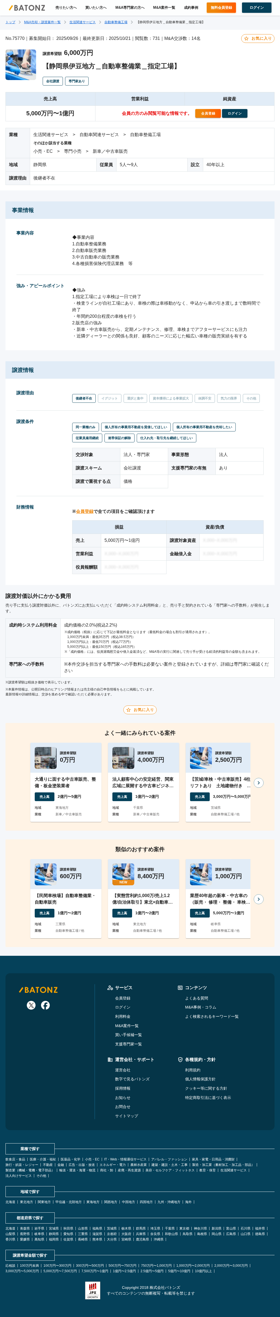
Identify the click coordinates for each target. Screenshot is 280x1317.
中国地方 (128, 1202)
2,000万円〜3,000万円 (231, 1265)
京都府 (112, 1234)
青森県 (25, 1228)
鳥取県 (187, 1234)
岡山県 (216, 1234)
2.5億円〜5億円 (152, 1271)
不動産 (48, 1164)
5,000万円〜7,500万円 (60, 1271)
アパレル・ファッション (169, 1159)
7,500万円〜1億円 (94, 1271)
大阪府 (126, 1234)
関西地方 (110, 1202)
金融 (60, 1164)
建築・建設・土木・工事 (169, 1164)
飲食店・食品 (15, 1159)
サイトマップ (126, 1116)
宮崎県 (126, 1239)
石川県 (245, 1228)
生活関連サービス (82, 22)
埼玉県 (155, 1228)
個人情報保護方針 (200, 1079)
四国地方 (146, 1202)
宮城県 (54, 1228)
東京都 (184, 1228)
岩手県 (39, 1228)
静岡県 (54, 1234)
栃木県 (126, 1228)
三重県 (83, 1234)
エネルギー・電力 (113, 1164)
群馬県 (141, 1228)
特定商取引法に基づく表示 (208, 1097)
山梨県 (10, 1234)
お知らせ (122, 1097)
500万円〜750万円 (122, 1265)
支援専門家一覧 (128, 1044)
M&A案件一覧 (164, 8)
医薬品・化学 (70, 1159)
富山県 (231, 1228)
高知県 (39, 1239)
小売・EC (92, 1159)
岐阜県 (39, 1234)
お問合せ (122, 1106)
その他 (41, 1175)
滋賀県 (97, 1234)
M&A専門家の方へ (130, 8)
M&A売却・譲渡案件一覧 (42, 22)
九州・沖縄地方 (169, 1202)
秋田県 (68, 1228)
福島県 (97, 1228)
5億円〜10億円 (179, 1271)
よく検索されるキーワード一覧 (212, 1016)
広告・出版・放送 (82, 1164)
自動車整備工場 (115, 22)
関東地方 (44, 1202)
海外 (188, 1202)
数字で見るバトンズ (132, 1079)
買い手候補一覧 (128, 1035)
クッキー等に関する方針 (206, 1088)
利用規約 (192, 1070)
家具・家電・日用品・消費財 (213, 1159)
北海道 (10, 1202)
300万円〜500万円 (90, 1265)
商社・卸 (106, 1170)
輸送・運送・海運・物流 (77, 1170)
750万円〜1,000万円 (156, 1265)
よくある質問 (196, 998)
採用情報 (122, 1088)
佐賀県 (68, 1239)
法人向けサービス (18, 1175)
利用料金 (122, 1016)
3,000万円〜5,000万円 (22, 1271)
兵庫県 (141, 1234)
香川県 (10, 1239)
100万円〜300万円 (57, 1265)
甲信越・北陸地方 (69, 1202)
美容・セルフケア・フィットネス (170, 1170)
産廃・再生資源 (129, 1170)
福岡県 (54, 1239)
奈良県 (155, 1234)
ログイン (122, 1007)
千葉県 (170, 1228)
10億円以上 (203, 1271)
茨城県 (112, 1228)
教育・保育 (207, 1170)
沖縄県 (159, 1239)
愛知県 (68, 1234)
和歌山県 (171, 1234)
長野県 (25, 1234)
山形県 (83, 1228)
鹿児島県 (142, 1239)
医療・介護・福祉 (43, 1159)
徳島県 (260, 1234)
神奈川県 (200, 1228)
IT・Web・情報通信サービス (125, 1159)
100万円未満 (29, 1265)
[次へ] (259, 783)
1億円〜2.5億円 (124, 1271)
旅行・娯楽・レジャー (21, 1164)
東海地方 (93, 1202)
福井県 (260, 1228)
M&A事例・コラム (200, 1007)
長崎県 (83, 1239)
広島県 (231, 1234)
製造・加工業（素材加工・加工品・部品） (223, 1164)
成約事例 (191, 8)
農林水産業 (138, 1164)
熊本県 (97, 1239)
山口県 (245, 1234)
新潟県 (216, 1228)
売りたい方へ (66, 8)
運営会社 (122, 1070)
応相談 (10, 1265)
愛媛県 (25, 1239)
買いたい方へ (96, 8)
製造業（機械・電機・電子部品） (30, 1170)
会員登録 (85, 511)
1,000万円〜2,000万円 (193, 1265)
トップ (10, 22)
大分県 (112, 1239)
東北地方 (26, 1202)
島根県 (202, 1234)
